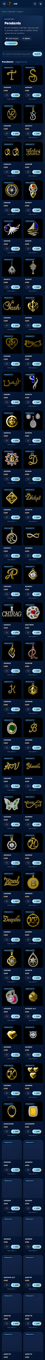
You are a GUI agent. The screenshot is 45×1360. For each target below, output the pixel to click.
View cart (12, 43)
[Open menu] (4, 3)
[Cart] (40, 3)
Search (37, 54)
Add (16, 95)
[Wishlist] (35, 3)
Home (4, 12)
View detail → (11, 99)
